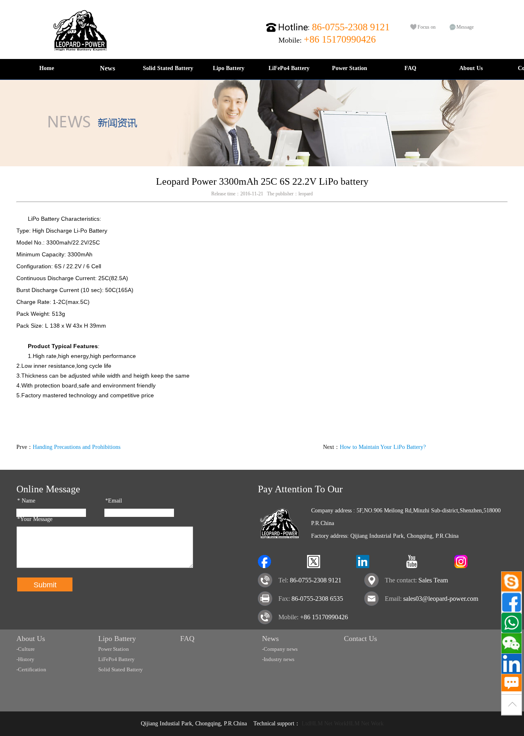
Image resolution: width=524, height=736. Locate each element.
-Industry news (278, 659)
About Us (471, 68)
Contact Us (360, 638)
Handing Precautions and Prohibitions (76, 447)
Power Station (349, 68)
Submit (45, 585)
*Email (113, 501)
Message (465, 27)
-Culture (25, 649)
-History (25, 659)
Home (46, 68)
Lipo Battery (228, 68)
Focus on (427, 27)
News (107, 68)
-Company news (280, 649)
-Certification (31, 669)
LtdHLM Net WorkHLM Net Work (343, 723)
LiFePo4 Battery (289, 68)
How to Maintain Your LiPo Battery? (383, 447)
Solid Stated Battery (168, 68)
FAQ (410, 68)
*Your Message (34, 519)
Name (26, 501)
